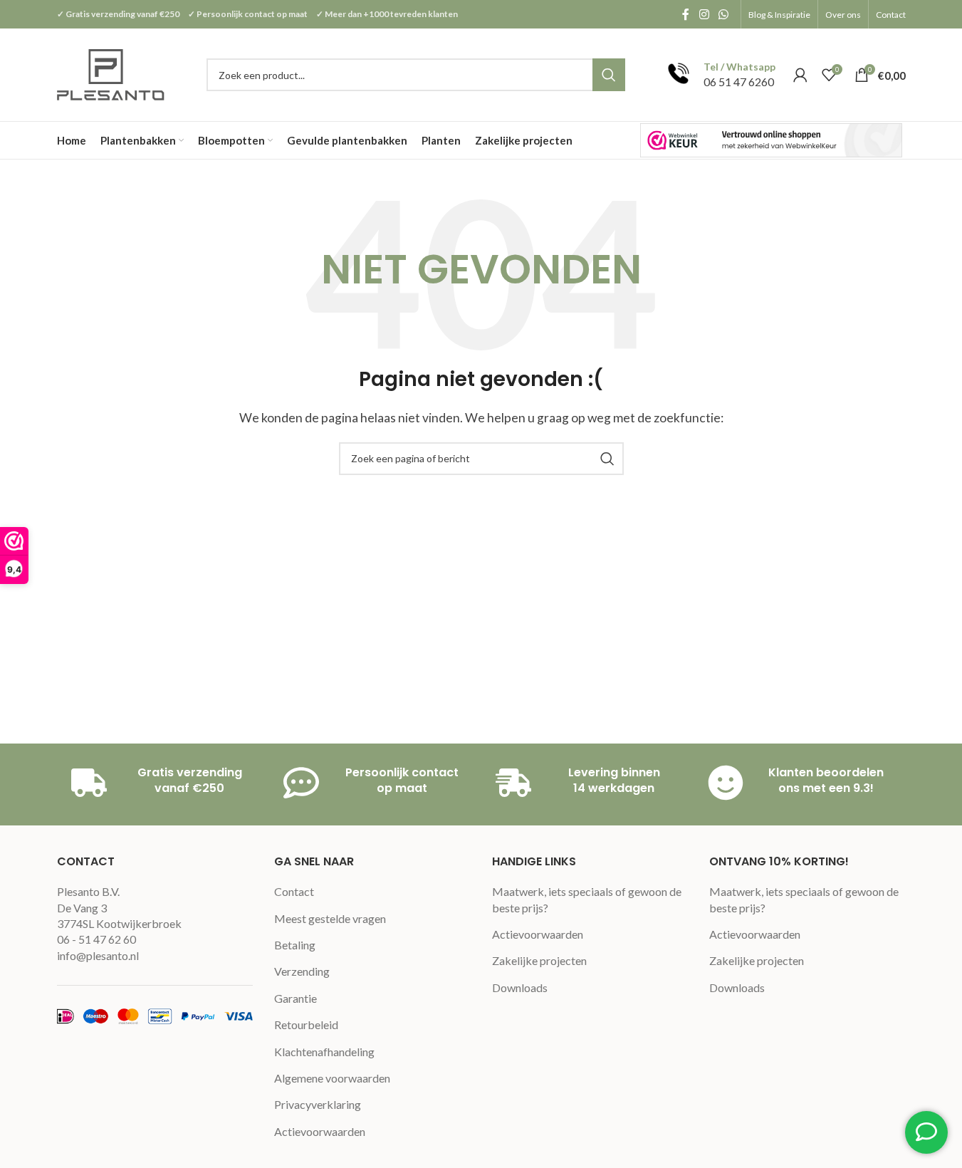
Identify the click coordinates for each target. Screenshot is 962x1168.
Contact (294, 891)
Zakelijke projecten (539, 960)
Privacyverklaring (317, 1104)
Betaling (294, 944)
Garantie (295, 998)
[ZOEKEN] (608, 74)
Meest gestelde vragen (330, 918)
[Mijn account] (800, 75)
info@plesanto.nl (98, 955)
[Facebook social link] (685, 14)
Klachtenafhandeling (324, 1051)
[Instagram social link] (703, 14)
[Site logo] (112, 73)
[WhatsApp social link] (723, 14)
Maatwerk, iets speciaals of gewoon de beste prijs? (586, 899)
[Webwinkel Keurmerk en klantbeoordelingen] (771, 140)
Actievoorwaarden (319, 1131)
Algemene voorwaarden (332, 1078)
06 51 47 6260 (739, 81)
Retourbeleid (306, 1024)
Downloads (520, 987)
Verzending (302, 971)
